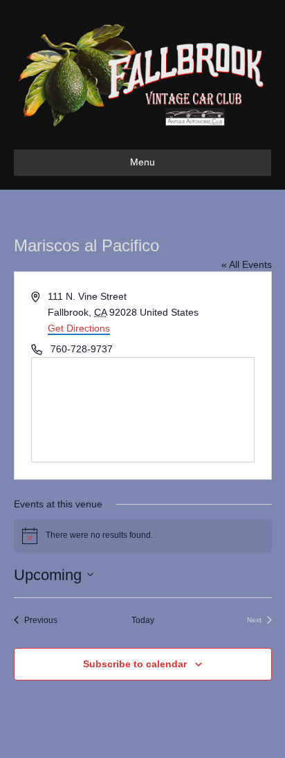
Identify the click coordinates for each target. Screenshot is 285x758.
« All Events (246, 264)
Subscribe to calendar (135, 663)
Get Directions (79, 328)
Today (142, 620)
